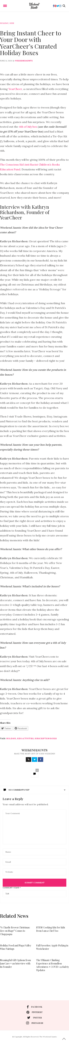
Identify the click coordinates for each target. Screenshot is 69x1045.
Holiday (4, 23)
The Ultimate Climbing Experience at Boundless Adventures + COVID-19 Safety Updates (52, 965)
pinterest (37, 1012)
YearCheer (15, 89)
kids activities (25, 738)
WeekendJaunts (24, 61)
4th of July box (28, 126)
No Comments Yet (19, 790)
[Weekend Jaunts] (34, 6)
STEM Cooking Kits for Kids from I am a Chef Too (50, 929)
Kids (12, 23)
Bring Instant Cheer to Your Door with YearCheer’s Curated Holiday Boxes (30, 43)
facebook (36, 1006)
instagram (37, 1023)
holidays (11, 738)
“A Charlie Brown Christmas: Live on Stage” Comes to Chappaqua (15, 931)
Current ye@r (12, 888)
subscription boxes (46, 738)
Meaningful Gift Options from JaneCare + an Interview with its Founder (15, 963)
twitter (37, 1017)
